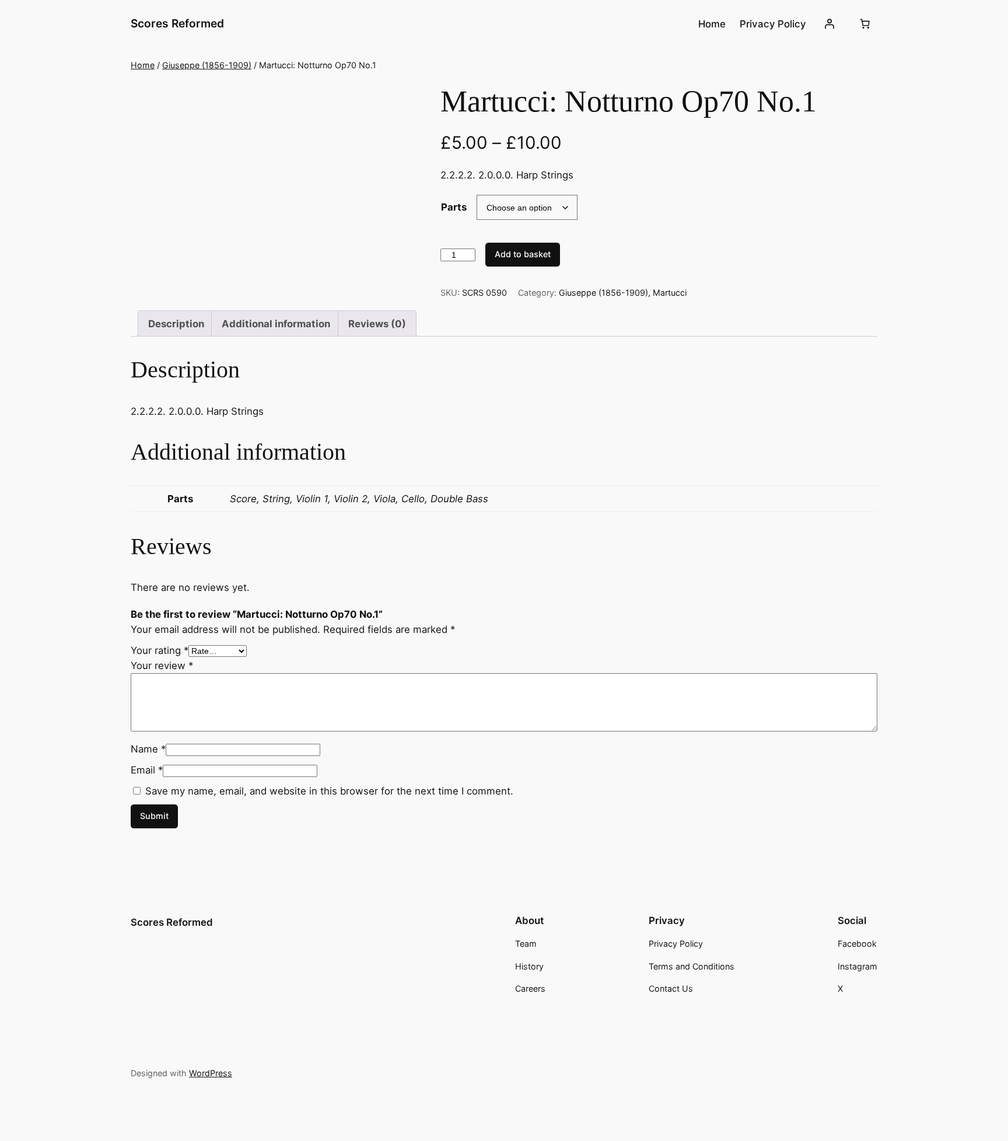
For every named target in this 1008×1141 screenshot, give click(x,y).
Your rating (159, 650)
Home (143, 65)
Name (148, 749)
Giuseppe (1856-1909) (206, 65)
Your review (162, 665)
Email (147, 770)
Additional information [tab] (276, 324)
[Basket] (865, 24)
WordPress (210, 1073)
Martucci (670, 293)
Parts (454, 207)
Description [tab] (176, 324)
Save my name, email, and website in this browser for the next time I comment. (329, 791)
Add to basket (523, 254)
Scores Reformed (177, 23)
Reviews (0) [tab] (377, 324)
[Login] (829, 24)
